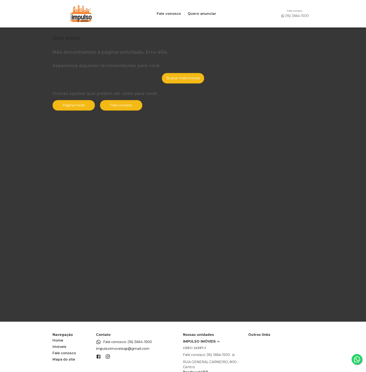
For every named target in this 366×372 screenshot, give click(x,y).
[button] (215, 341)
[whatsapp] (357, 359)
